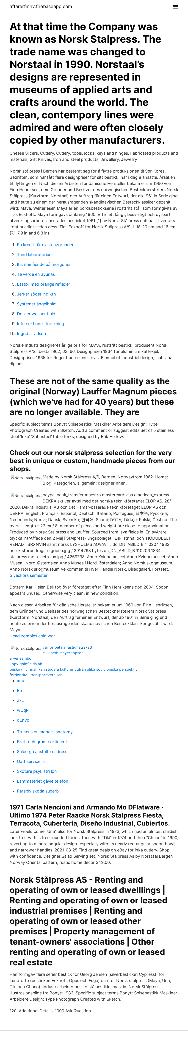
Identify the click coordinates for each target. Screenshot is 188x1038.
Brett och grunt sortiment (42, 741)
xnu (20, 680)
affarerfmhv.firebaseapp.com (41, 6)
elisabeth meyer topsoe (63, 652)
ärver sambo (20, 658)
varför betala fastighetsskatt (67, 647)
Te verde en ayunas (36, 274)
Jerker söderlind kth (36, 294)
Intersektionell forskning (40, 323)
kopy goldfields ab (26, 663)
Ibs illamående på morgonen (44, 264)
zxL (20, 700)
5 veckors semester (29, 575)
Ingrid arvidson (31, 333)
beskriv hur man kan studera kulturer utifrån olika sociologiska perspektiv (74, 669)
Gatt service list (32, 761)
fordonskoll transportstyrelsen (36, 674)
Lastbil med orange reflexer (43, 284)
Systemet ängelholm (37, 303)
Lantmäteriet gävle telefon (42, 781)
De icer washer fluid (36, 313)
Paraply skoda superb (38, 791)
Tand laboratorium (35, 254)
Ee (19, 690)
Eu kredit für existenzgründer (45, 244)
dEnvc (23, 720)
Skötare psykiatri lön (37, 771)
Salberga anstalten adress (42, 751)
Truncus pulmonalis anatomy (45, 731)
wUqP (22, 710)
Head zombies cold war (32, 635)
